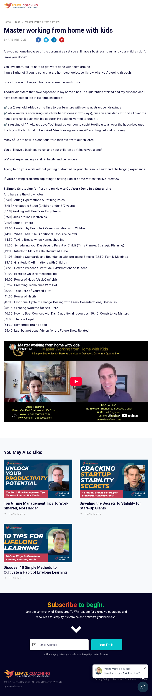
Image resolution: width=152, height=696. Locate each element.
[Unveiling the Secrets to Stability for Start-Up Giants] (114, 479)
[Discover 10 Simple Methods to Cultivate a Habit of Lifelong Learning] (38, 543)
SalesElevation (14, 686)
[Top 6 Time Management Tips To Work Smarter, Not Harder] (38, 479)
